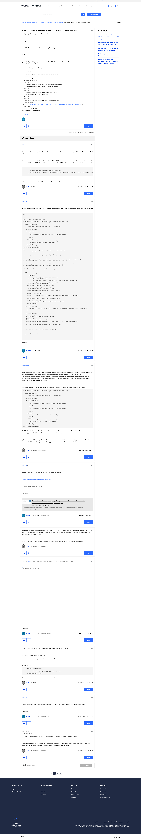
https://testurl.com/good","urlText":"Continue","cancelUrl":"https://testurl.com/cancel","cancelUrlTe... (53, 104)
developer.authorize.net (100, 0)
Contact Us (74, 791)
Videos (43, 791)
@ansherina (26, 144)
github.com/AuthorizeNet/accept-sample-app (40, 505)
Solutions (43, 794)
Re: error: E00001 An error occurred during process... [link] (78, 22)
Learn (42, 788)
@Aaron (25, 201)
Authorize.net (103, 822)
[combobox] (62, 14)
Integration (61, 22)
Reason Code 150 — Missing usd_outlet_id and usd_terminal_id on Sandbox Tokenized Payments (108, 61)
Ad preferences (123, 822)
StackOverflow (104, 797)
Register (14, 788)
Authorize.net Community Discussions (49, 22)
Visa (95, 822)
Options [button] (118, 22)
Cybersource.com (76, 788)
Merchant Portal (16, 791)
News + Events (75, 794)
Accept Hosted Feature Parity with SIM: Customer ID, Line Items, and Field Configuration (108, 37)
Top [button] (23, 836)
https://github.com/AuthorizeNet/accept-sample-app (36, 479)
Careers (73, 797)
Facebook (103, 791)
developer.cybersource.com (113, 0)
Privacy (113, 822)
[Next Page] (63, 773)
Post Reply (86, 765)
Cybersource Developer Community (25, 6)
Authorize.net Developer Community (82, 5)
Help (111, 5)
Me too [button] (27, 114)
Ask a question (94, 14)
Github (102, 794)
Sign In (118, 5)
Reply (88, 126)
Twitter (102, 788)
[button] (24, 126)
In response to (45, 350)
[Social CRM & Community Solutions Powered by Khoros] (117, 836)
